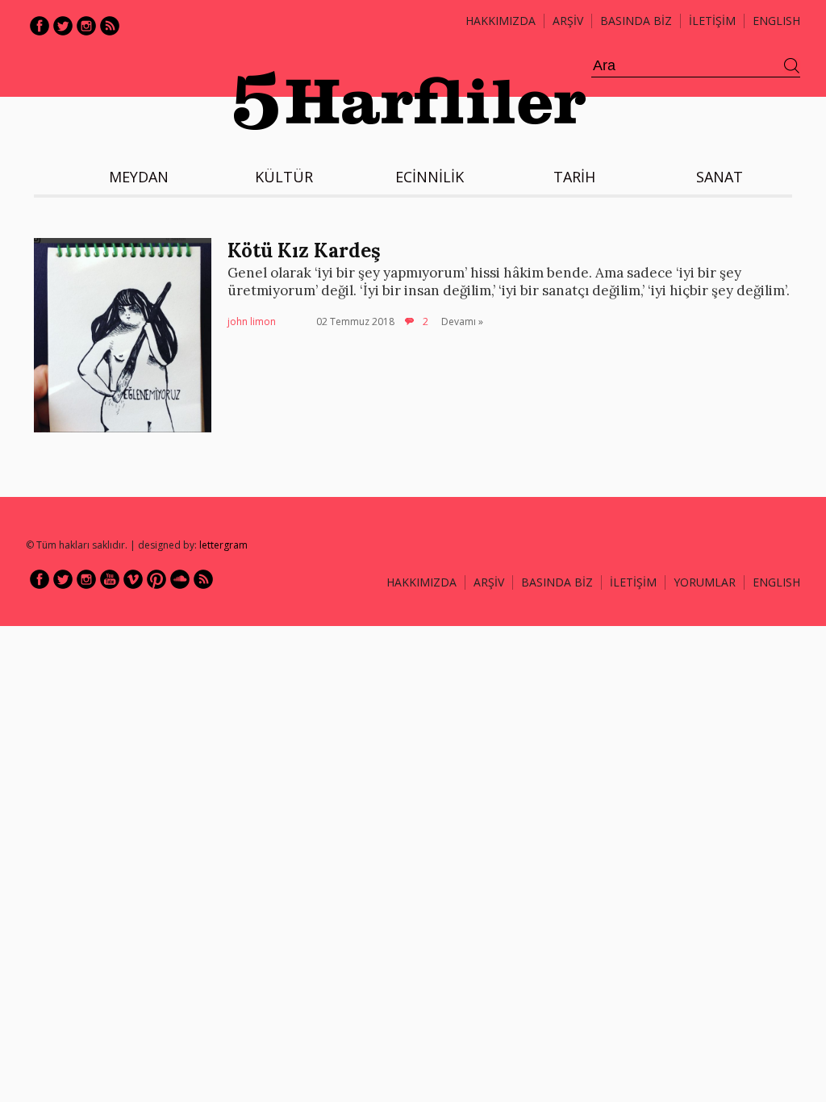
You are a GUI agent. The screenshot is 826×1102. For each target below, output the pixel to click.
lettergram (223, 545)
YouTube (109, 579)
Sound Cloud (180, 579)
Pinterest (156, 579)
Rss (109, 25)
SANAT (719, 176)
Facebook (39, 25)
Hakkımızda (500, 20)
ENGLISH (776, 20)
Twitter (63, 25)
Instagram (86, 25)
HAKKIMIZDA (421, 582)
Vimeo (133, 579)
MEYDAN (139, 176)
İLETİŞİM (712, 20)
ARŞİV (568, 20)
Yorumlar (705, 582)
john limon (251, 321)
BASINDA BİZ (636, 20)
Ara (792, 66)
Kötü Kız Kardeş (304, 250)
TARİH (574, 176)
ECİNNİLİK (429, 176)
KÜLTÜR (284, 176)
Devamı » (462, 321)
